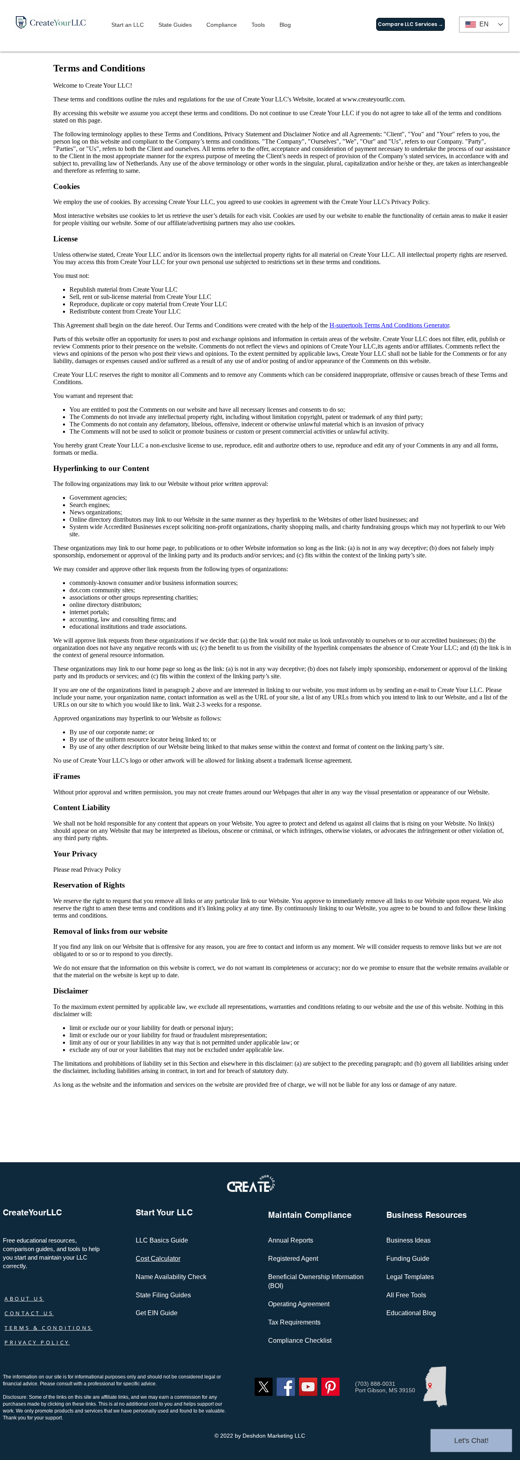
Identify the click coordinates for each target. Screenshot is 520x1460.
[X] (263, 1387)
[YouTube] (308, 1387)
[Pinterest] (330, 1387)
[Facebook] (286, 1387)
